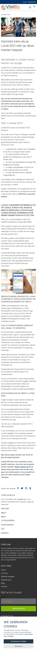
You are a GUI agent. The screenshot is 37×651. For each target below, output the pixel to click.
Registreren (32, 2)
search (34, 6)
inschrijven (18, 608)
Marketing (5, 533)
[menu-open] (30, 7)
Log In (25, 2)
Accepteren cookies (18, 641)
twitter (22, 488)
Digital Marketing (7, 525)
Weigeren (18, 646)
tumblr (30, 488)
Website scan (6, 580)
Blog (3, 583)
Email (3, 597)
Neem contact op (22, 467)
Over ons (4, 573)
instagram (26, 488)
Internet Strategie (7, 576)
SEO (2, 529)
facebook (18, 488)
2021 (3, 516)
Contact (4, 586)
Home (3, 570)
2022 (3, 513)
